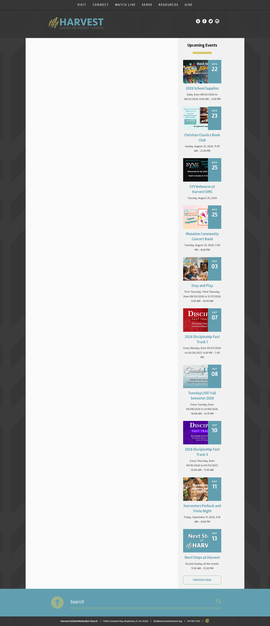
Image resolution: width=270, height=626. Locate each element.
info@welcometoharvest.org (167, 621)
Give (188, 5)
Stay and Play (202, 285)
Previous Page (202, 580)
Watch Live (125, 5)
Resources (168, 5)
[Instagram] (217, 21)
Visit (82, 5)
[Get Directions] (198, 21)
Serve (147, 5)
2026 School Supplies (202, 88)
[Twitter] (211, 21)
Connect (101, 5)
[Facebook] (204, 21)
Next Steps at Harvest (202, 557)
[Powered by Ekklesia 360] (207, 621)
